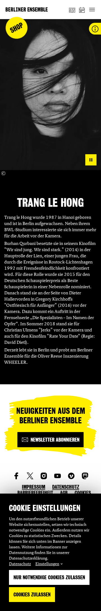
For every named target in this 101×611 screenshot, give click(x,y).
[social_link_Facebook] (16, 476)
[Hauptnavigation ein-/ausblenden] (91, 9)
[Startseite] (27, 9)
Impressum (33, 487)
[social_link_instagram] (43, 476)
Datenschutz (20, 563)
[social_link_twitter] (30, 476)
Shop (17, 28)
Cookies (83, 493)
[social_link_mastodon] (85, 476)
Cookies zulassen (31, 595)
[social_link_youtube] (57, 476)
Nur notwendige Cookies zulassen (49, 577)
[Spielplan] (82, 9)
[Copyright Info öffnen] (3, 173)
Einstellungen (47, 563)
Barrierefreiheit (35, 493)
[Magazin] (72, 9)
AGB (64, 493)
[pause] (91, 159)
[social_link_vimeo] (71, 476)
